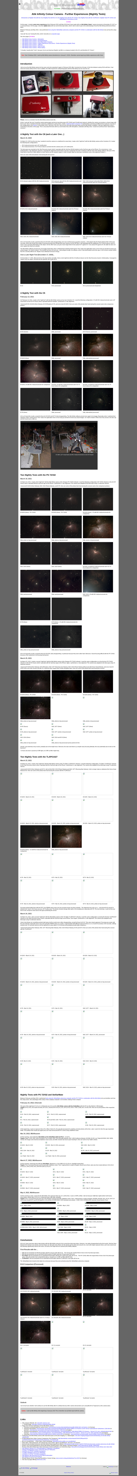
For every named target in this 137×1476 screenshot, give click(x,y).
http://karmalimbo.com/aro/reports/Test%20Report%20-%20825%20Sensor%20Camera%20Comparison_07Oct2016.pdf (55, 1439)
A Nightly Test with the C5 (50, 18)
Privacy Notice (71, 1472)
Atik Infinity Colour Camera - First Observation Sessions (37, 42)
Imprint (65, 1472)
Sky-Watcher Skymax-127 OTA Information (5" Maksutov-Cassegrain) (41, 1448)
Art (83, 8)
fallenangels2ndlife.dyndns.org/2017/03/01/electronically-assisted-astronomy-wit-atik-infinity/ (89, 1444)
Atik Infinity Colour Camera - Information (33, 39)
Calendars (78, 8)
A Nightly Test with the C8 (35, 18)
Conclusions (70, 19)
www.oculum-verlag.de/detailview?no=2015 (68, 1458)
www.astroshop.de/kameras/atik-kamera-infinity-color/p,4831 (46, 1434)
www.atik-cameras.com (43, 1423)
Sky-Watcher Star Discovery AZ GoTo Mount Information (37, 1455)
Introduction (24, 18)
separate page (56, 34)
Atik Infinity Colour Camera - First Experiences (34, 40)
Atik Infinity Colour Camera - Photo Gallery (33, 47)
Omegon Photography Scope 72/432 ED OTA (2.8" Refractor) (38, 1449)
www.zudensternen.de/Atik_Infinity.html (88, 1445)
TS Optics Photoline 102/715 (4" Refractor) (33, 1452)
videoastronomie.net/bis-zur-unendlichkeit (64, 1441)
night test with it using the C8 (74, 124)
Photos (64, 8)
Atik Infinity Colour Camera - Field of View (33, 46)
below (35, 125)
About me (68, 1466)
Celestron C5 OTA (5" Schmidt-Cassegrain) (34, 1454)
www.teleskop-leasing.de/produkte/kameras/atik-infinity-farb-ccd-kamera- (68, 1427)
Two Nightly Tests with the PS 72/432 (68, 18)
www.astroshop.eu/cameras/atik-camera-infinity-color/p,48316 (87, 1434)
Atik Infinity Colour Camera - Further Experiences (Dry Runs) (38, 43)
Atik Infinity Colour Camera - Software (32, 44)
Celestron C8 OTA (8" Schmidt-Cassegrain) (34, 1451)
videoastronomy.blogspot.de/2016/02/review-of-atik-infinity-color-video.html (91, 1447)
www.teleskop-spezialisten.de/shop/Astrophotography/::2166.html (47, 1430)
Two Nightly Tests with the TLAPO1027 (89, 18)
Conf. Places (70, 8)
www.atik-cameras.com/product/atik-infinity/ (43, 1424)
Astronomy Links (41, 1459)
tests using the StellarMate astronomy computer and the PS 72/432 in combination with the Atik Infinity (75, 30)
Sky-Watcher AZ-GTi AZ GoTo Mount (32, 1456)
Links (76, 19)
